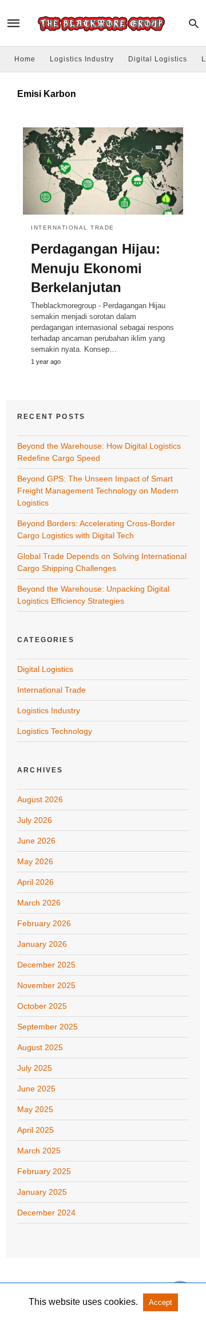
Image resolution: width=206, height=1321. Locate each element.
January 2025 (42, 1191)
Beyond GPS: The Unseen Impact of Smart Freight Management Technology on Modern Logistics (98, 490)
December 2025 (46, 964)
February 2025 (44, 1171)
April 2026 (35, 882)
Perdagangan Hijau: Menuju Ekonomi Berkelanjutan (95, 268)
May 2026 (35, 861)
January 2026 (42, 944)
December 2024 (46, 1212)
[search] (193, 23)
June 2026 (36, 840)
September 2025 (47, 1026)
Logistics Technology (54, 731)
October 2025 (42, 1006)
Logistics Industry (82, 59)
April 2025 (35, 1129)
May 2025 (35, 1109)
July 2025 (34, 1068)
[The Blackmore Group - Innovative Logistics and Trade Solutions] (102, 23)
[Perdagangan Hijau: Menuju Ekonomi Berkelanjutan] (103, 171)
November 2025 (46, 985)
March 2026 (39, 902)
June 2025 (36, 1088)
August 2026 (40, 799)
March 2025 (39, 1150)
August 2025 (40, 1047)
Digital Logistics (157, 59)
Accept (160, 1302)
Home (24, 59)
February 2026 (44, 923)
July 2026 (34, 820)
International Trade (72, 227)
